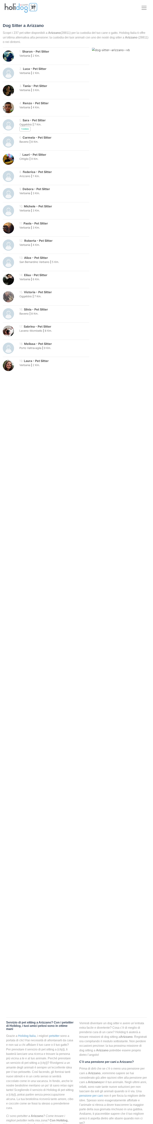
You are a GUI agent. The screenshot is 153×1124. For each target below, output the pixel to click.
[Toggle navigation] (144, 8)
